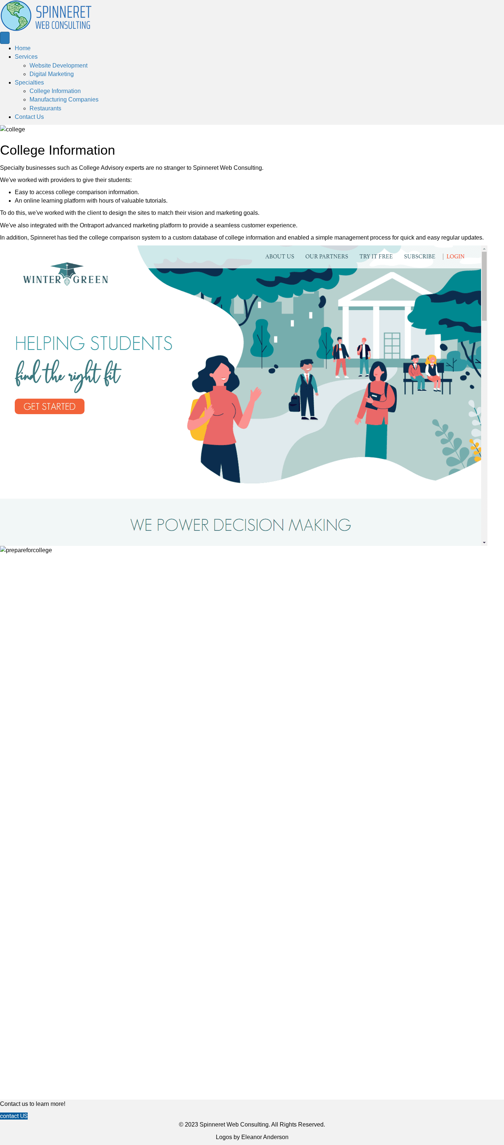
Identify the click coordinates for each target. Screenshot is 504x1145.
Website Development (58, 65)
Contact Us (29, 117)
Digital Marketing (52, 74)
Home (23, 48)
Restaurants (45, 108)
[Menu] (5, 38)
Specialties (29, 82)
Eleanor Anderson (265, 1137)
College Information (55, 91)
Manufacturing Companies (64, 99)
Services (26, 57)
